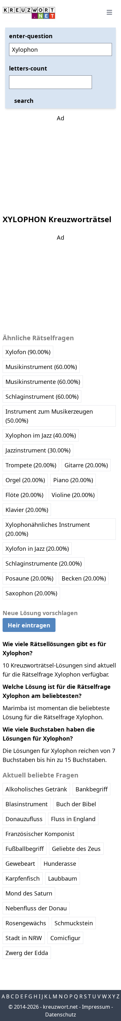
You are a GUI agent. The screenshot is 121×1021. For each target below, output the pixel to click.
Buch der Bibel (76, 804)
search (24, 100)
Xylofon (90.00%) (27, 352)
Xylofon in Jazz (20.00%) (37, 548)
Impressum (96, 1006)
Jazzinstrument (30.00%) (37, 450)
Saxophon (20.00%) (31, 593)
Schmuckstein (74, 923)
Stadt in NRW (23, 938)
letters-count (28, 68)
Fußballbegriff (24, 849)
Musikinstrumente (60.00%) (42, 382)
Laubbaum (62, 878)
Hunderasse (60, 863)
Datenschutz (60, 1014)
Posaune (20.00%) (29, 578)
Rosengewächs (25, 923)
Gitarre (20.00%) (86, 465)
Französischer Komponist (40, 834)
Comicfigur (65, 938)
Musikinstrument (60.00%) (41, 367)
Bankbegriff (91, 789)
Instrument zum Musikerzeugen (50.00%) (49, 415)
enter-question (31, 36)
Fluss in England (73, 819)
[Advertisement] (60, 163)
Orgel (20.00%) (25, 480)
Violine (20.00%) (73, 495)
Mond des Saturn (28, 893)
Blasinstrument (26, 804)
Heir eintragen (29, 625)
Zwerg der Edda (26, 953)
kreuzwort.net (60, 1006)
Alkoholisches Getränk (36, 789)
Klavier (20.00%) (26, 510)
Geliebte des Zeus (76, 849)
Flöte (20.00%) (24, 495)
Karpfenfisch (22, 878)
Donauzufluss (24, 819)
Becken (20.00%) (84, 578)
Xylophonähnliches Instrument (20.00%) (47, 529)
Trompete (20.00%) (30, 465)
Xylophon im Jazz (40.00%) (40, 435)
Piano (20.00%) (73, 480)
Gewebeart (20, 863)
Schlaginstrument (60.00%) (41, 396)
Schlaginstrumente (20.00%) (43, 563)
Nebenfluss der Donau (36, 908)
